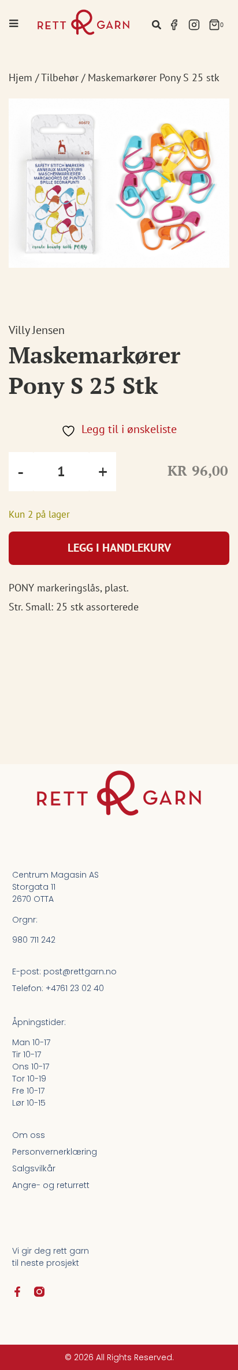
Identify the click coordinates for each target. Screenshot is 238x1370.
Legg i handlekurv (119, 547)
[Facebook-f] (17, 1291)
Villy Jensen (37, 329)
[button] (156, 24)
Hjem (20, 77)
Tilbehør (60, 77)
